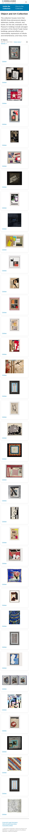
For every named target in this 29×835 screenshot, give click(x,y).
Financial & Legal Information (10, 822)
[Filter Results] (27, 42)
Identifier (3, 43)
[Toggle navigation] (26, 2)
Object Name (17, 41)
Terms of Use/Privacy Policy (9, 824)
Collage (4, 61)
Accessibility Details (7, 825)
